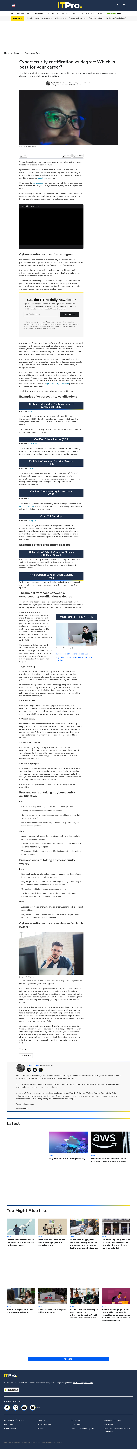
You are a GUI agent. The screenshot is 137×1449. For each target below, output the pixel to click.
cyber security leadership (57, 383)
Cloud (29, 13)
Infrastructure (52, 13)
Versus (78, 85)
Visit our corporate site (83, 1383)
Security (64, 13)
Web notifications (44, 1424)
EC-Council (33, 443)
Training (25, 1055)
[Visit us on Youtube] (24, 1407)
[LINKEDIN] (35, 1070)
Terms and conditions (112, 1420)
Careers (40, 1429)
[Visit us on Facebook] (7, 1407)
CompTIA (32, 520)
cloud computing (26, 506)
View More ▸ (68, 1359)
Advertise (90, 13)
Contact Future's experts (14, 1420)
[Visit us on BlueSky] (32, 1407)
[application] (51, 226)
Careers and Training (34, 53)
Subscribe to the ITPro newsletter (39, 18)
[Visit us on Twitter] (15, 1407)
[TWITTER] (29, 1070)
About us (41, 1420)
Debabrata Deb (85, 82)
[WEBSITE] (41, 1070)
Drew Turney (58, 82)
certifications (38, 183)
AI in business (60, 18)
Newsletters (108, 1424)
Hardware (39, 13)
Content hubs (77, 13)
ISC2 (30, 411)
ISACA (30, 468)
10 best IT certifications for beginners (72, 654)
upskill (41, 178)
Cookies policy (76, 1424)
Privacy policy (9, 1424)
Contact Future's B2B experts (82, 1429)
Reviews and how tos (77, 18)
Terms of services (52, 322)
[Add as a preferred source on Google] (11, 1390)
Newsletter (79, 156)
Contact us (75, 1420)
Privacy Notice (39, 324)
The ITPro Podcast (96, 18)
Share (24, 156)
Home (7, 53)
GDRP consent (10, 1429)
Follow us (68, 156)
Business (20, 13)
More (100, 13)
